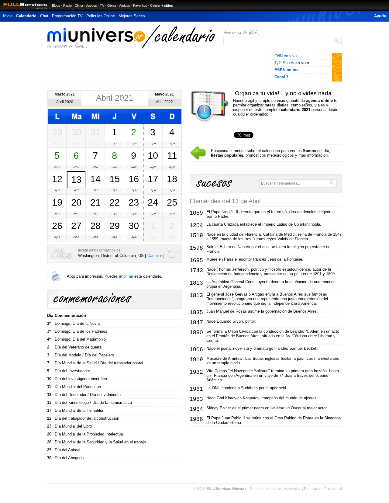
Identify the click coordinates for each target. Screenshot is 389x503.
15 (114, 179)
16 (134, 179)
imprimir (126, 276)
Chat (44, 16)
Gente (111, 5)
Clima (79, 5)
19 (57, 202)
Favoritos (140, 5)
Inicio (7, 16)
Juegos (91, 5)
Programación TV (67, 16)
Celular (155, 5)
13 (76, 179)
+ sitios (167, 5)
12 (57, 179)
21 (95, 202)
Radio (67, 5)
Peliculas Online (100, 16)
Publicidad (313, 489)
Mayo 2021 (164, 94)
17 (153, 179)
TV (102, 5)
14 (95, 179)
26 (57, 225)
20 (76, 202)
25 (172, 202)
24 (153, 202)
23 (134, 202)
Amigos (124, 5)
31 (95, 132)
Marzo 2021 (65, 94)
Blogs (56, 5)
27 (76, 225)
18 (172, 179)
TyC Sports (291, 63)
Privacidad (333, 489)
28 (95, 225)
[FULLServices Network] (23, 9)
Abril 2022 (164, 102)
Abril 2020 (64, 102)
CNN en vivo (285, 56)
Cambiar (154, 255)
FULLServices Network (227, 489)
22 (114, 202)
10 (153, 155)
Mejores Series (132, 16)
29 (57, 132)
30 (76, 132)
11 (172, 155)
